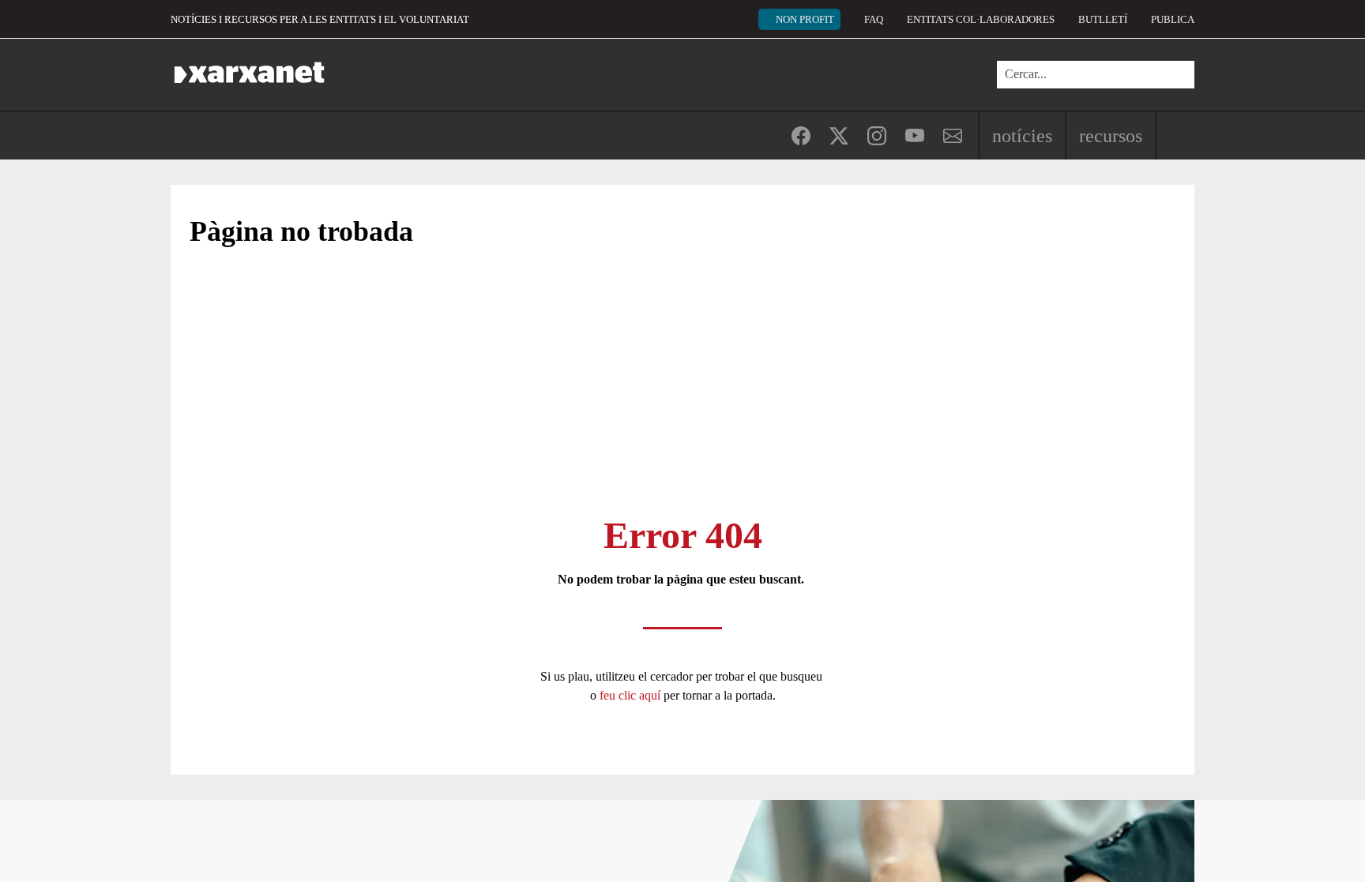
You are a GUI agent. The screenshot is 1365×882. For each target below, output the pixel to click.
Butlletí (1102, 19)
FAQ (873, 19)
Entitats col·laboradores (981, 19)
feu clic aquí (632, 695)
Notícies (1022, 136)
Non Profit (805, 19)
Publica (1172, 19)
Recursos (1110, 136)
